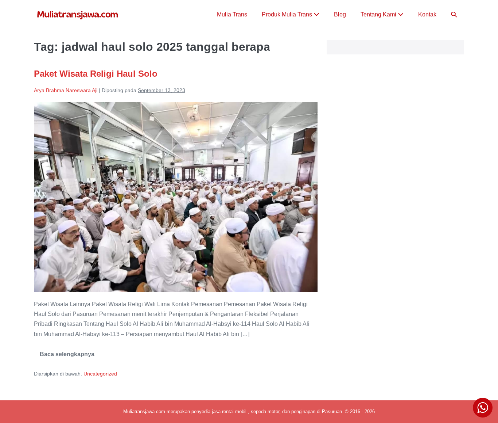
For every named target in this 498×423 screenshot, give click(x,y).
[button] (454, 14)
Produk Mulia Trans (288, 14)
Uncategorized (100, 374)
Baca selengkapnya (67, 356)
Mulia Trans (232, 14)
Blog (340, 14)
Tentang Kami (379, 14)
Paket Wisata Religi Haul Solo (95, 74)
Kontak (427, 14)
